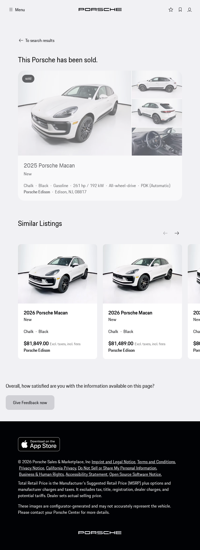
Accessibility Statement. (87, 474)
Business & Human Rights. (42, 474)
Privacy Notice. (32, 468)
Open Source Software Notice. (135, 474)
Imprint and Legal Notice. (114, 462)
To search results (39, 40)
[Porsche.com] (100, 9)
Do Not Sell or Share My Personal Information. (117, 468)
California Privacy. (61, 468)
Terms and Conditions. (156, 462)
